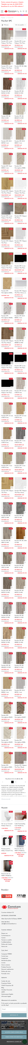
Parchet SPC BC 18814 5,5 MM (5, 541)
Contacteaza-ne (5, 935)
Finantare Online (6, 983)
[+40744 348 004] (18, 11)
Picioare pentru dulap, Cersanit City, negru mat (7, 850)
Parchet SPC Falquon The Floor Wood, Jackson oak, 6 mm (7, 342)
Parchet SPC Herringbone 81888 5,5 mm (20, 167)
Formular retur (5, 973)
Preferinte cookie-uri (14, 1041)
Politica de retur (5, 971)
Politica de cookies (16, 1024)
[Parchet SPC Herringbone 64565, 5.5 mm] (7, 283)
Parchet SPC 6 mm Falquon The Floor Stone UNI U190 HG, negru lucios (20, 367)
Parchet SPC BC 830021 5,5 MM (19, 92)
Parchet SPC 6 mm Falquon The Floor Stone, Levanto (6, 217)
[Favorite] (23, 11)
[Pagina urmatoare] (25, 782)
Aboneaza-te (14, 1015)
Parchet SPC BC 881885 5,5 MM (19, 641)
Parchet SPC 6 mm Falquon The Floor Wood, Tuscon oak (6, 67)
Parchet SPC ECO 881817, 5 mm (20, 142)
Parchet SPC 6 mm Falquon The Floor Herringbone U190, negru (6, 367)
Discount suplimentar (7, 969)
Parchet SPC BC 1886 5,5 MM (21, 67)
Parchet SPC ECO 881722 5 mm (6, 142)
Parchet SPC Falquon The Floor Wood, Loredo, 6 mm (21, 766)
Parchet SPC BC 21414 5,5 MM (19, 516)
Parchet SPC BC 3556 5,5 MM (5, 117)
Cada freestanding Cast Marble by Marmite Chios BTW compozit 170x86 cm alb (20, 825)
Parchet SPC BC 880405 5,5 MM (19, 616)
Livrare (3, 962)
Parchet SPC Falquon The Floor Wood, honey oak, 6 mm (7, 192)
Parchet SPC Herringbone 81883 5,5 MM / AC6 (6, 766)
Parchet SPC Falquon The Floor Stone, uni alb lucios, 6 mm (21, 292)
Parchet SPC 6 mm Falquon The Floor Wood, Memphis (6, 42)
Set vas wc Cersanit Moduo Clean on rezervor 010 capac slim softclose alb (6, 825)
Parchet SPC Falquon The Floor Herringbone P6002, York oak (21, 217)
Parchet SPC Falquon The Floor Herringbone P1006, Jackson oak (7, 242)
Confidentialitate (6, 942)
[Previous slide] (4, 896)
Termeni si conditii (6, 940)
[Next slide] (24, 896)
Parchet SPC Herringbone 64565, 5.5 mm (6, 292)
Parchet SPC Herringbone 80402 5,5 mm (6, 317)
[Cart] (26, 11)
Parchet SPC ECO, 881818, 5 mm (6, 691)
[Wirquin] (6, 899)
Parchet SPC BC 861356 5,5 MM (5, 92)
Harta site (4, 946)
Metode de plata (6, 960)
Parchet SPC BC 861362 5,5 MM (5, 641)
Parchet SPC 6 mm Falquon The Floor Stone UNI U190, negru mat (6, 392)
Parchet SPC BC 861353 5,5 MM (5, 591)
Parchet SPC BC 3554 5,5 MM (21, 541)
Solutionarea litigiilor (7, 994)
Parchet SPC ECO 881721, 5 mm (20, 691)
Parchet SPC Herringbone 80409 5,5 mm (6, 741)
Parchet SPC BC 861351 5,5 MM (19, 591)
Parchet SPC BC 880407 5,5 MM (19, 666)
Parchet (3, 17)
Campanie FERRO (6, 954)
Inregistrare (4, 958)
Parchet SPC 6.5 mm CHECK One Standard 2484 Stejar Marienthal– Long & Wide (21, 417)
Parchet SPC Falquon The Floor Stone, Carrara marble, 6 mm (21, 492)
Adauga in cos (8, 48)
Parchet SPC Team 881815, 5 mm (6, 167)
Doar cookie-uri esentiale (14, 1037)
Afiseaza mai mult (5, 799)
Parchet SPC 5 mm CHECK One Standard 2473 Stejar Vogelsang (21, 442)
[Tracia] (21, 899)
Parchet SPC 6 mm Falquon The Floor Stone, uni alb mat (20, 42)
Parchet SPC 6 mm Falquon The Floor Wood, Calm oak (6, 267)
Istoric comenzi (5, 965)
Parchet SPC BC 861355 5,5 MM (19, 566)
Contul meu (4, 956)
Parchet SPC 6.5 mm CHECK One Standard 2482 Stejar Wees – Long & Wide (7, 442)
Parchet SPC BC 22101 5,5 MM (5, 516)
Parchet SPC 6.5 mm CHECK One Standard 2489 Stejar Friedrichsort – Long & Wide (21, 392)
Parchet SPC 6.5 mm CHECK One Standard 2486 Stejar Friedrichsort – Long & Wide (7, 417)
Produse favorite (6, 967)
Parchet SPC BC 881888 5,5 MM (19, 341)
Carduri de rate (5, 981)
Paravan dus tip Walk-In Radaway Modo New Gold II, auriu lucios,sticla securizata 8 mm (6, 875)
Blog (2, 987)
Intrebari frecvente (6, 990)
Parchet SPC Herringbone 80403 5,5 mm (6, 716)
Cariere (3, 937)
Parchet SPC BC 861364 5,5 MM (5, 616)
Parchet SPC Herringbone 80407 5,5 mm (20, 716)
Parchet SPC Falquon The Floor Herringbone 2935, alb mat (21, 242)
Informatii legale (6, 996)
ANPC (3, 992)
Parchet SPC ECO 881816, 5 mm (20, 316)
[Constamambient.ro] (10, 11)
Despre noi (4, 933)
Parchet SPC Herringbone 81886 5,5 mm (20, 741)
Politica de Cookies (6, 944)
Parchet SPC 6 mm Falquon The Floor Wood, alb (20, 192)
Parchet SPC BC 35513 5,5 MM (5, 566)
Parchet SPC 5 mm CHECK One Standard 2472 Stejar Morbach (7, 467)
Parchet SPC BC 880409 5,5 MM (19, 117)
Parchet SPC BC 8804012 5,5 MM (6, 666)
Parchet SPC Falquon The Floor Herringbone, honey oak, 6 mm (7, 492)
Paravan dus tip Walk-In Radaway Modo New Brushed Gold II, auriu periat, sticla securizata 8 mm (20, 850)
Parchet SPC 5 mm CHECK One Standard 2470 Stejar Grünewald (20, 467)
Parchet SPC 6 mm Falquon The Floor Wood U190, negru (20, 267)
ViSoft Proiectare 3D (7, 985)
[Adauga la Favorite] (11, 38)
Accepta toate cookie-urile (14, 1032)
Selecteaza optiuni (20, 855)
